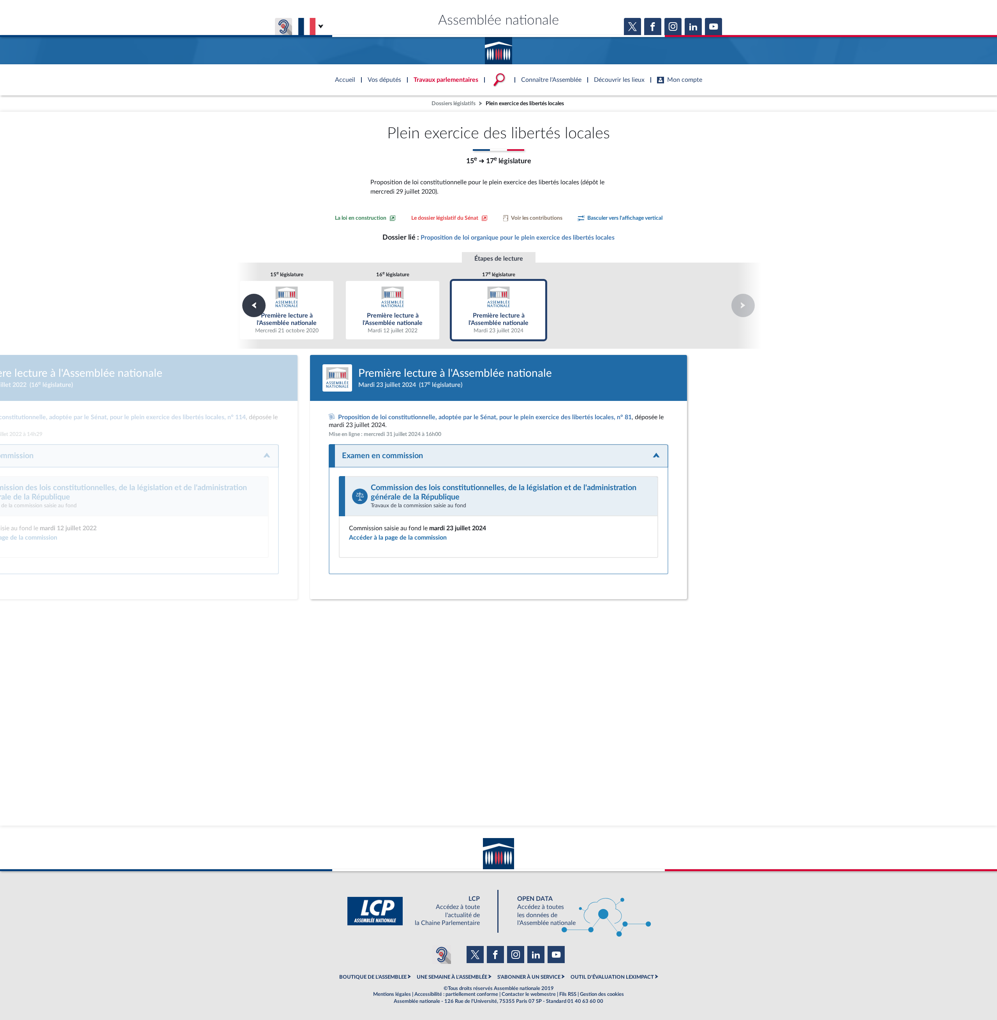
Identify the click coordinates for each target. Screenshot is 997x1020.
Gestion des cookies (602, 994)
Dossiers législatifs (454, 103)
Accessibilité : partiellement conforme (456, 994)
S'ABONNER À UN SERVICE (528, 977)
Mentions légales (392, 994)
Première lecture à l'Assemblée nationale (286, 310)
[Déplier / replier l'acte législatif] (498, 456)
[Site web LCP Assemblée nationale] (419, 911)
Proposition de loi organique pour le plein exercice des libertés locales (518, 238)
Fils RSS (567, 994)
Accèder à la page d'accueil (498, 47)
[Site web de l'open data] (577, 911)
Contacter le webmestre (529, 994)
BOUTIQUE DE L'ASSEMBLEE (373, 977)
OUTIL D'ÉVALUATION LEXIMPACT (612, 977)
